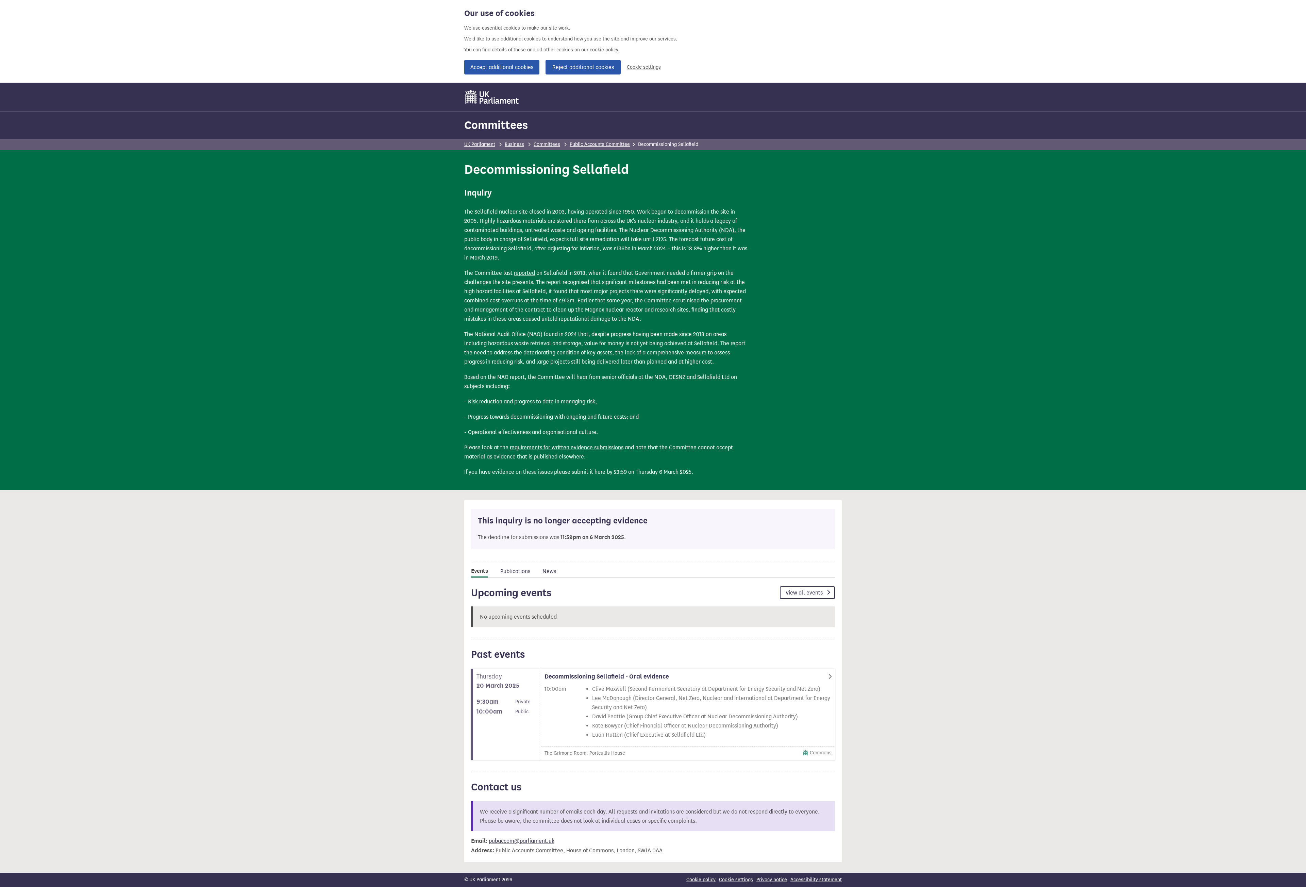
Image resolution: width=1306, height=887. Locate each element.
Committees (496, 125)
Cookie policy (701, 880)
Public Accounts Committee (600, 144)
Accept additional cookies (501, 67)
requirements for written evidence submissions (566, 447)
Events (479, 571)
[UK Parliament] (492, 96)
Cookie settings (644, 67)
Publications (515, 571)
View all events (805, 592)
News (549, 571)
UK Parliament (479, 144)
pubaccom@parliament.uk (521, 841)
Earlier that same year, (604, 300)
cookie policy (604, 50)
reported (524, 273)
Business (514, 144)
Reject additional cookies (583, 67)
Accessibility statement (816, 880)
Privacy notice (771, 880)
